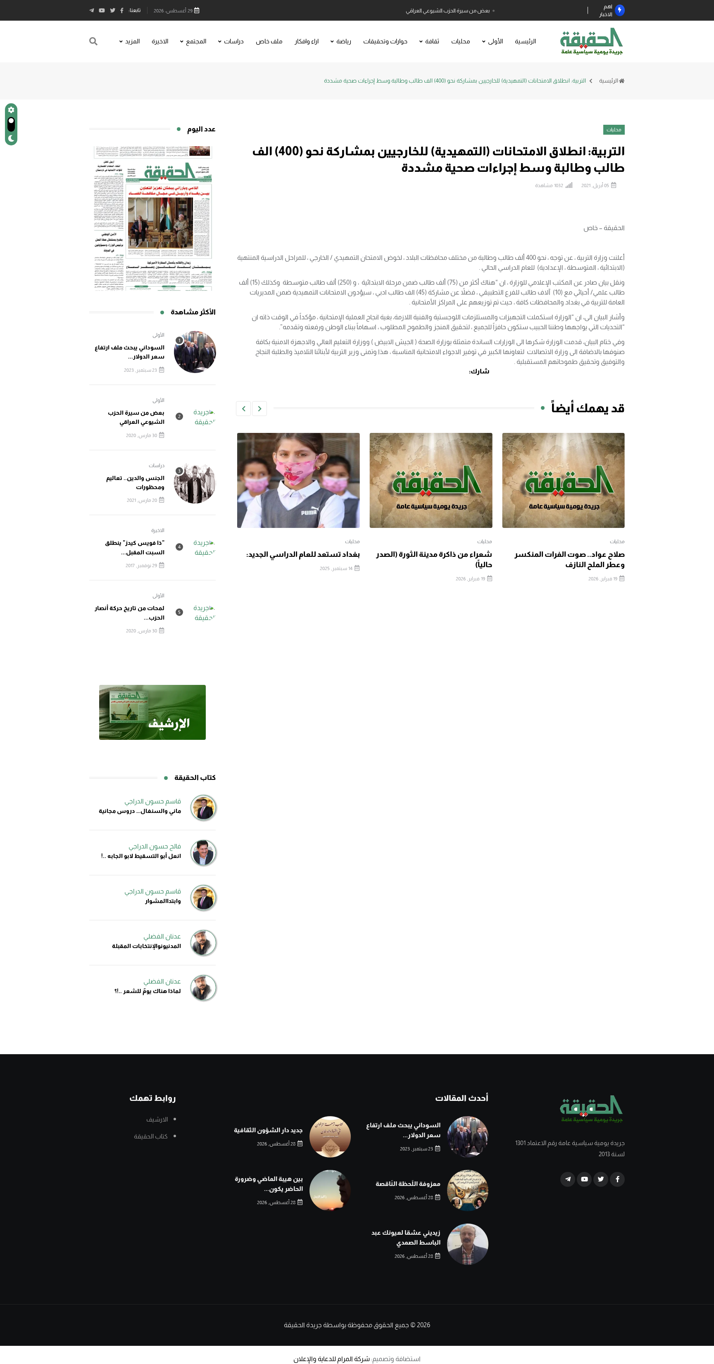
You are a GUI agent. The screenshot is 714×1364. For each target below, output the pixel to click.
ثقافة (432, 41)
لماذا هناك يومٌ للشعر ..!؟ (147, 991)
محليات (460, 41)
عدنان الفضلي (162, 936)
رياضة (343, 41)
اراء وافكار (307, 41)
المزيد (132, 41)
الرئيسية (525, 41)
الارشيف (157, 1119)
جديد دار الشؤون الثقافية (268, 1129)
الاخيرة (160, 41)
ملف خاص (269, 41)
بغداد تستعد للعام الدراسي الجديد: (435, 554)
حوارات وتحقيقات (385, 41)
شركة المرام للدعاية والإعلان (331, 1358)
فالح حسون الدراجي (155, 846)
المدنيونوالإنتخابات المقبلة (146, 946)
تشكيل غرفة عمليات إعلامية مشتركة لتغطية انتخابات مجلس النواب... (306, 564)
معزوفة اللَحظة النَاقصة (408, 1183)
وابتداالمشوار (163, 901)
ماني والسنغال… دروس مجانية (140, 811)
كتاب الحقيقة (151, 1136)
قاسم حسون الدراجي (152, 801)
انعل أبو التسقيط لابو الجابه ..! (141, 856)
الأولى (495, 41)
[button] (259, 408)
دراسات (234, 41)
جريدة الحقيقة (303, 1324)
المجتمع (196, 41)
